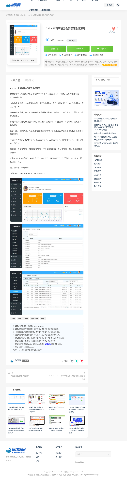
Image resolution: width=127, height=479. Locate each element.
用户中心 (39, 453)
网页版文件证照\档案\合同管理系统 (106, 145)
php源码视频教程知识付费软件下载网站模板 (76, 431)
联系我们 (58, 453)
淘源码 (16, 15)
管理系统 (34, 318)
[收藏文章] (72, 361)
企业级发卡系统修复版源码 (105, 133)
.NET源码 (23, 15)
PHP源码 (97, 168)
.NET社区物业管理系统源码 (18, 376)
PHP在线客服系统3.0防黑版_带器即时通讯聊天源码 (106, 138)
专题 (37, 457)
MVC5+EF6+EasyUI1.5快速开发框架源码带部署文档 (67, 377)
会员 (13, 318)
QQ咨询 (102, 49)
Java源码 (97, 164)
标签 (37, 461)
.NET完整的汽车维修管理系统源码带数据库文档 (16, 431)
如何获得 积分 (109, 65)
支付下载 (55, 49)
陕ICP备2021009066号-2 (89, 475)
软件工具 (97, 186)
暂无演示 (79, 49)
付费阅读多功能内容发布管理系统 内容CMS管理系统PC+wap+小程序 (106, 127)
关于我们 (58, 457)
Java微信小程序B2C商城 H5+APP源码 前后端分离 (36, 410)
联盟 (42, 318)
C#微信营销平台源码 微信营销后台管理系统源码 (77, 410)
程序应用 (97, 182)
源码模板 (46, 10)
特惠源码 (97, 179)
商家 (19, 318)
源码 (26, 318)
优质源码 (34, 10)
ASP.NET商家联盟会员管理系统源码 (30, 350)
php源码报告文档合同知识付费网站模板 (105, 120)
